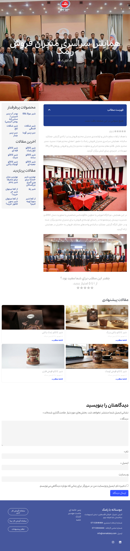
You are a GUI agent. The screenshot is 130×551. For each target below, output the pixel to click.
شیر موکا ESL (29, 113)
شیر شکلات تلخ (12, 127)
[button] (48, 2)
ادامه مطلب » (121, 340)
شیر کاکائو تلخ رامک (31, 149)
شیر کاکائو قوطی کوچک (116, 371)
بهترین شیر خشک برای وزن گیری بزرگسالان (30, 180)
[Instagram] (113, 541)
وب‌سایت (123, 474)
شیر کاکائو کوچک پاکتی (12, 163)
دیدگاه (124, 419)
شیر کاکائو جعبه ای (31, 163)
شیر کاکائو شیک (13, 156)
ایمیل (124, 463)
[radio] (92, 288)
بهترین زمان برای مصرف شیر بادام (12, 179)
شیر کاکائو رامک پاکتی (52, 332)
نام (126, 451)
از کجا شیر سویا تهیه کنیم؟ (31, 201)
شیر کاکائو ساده (31, 156)
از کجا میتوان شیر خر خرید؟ (12, 192)
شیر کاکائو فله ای (13, 149)
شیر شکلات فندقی (30, 127)
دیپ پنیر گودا (29, 132)
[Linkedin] (120, 541)
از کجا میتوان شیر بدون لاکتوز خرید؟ (12, 201)
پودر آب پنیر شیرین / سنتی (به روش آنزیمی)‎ (11, 117)
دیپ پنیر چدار (13, 134)
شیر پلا (32, 189)
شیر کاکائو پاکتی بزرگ (116, 332)
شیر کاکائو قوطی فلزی (52, 371)
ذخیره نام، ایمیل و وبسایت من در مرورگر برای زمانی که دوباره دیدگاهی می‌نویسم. (82, 486)
